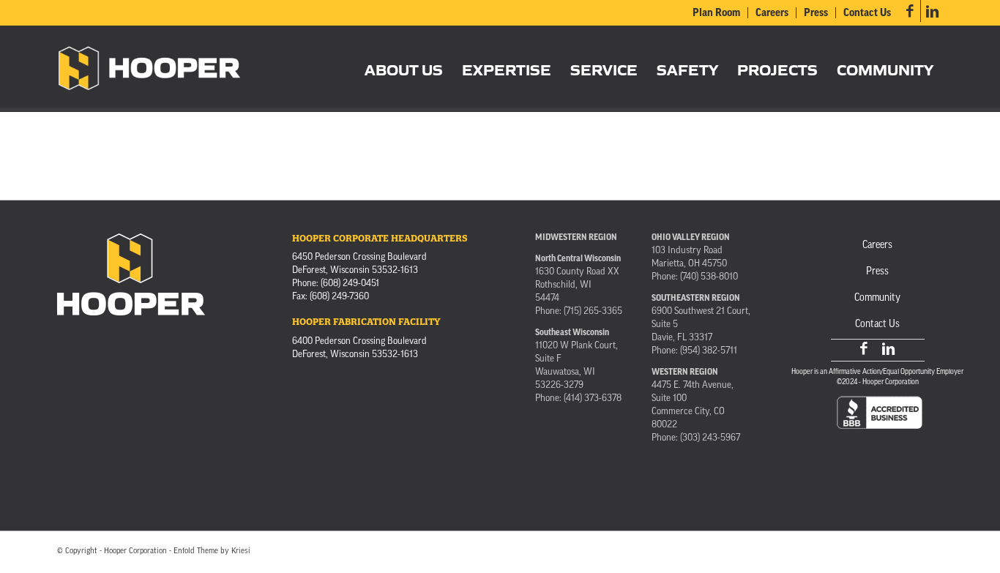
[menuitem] (716, 12)
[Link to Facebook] (909, 11)
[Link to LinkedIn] (932, 11)
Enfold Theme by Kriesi (211, 551)
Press (816, 13)
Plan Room (716, 13)
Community (877, 298)
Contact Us (867, 13)
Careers (771, 13)
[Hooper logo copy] (149, 68)
